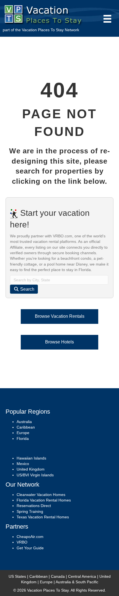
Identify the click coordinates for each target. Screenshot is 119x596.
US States (17, 576)
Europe (23, 432)
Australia (24, 421)
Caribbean (26, 427)
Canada (58, 576)
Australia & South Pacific (77, 582)
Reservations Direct (34, 505)
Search (26, 289)
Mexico (23, 463)
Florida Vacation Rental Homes (44, 500)
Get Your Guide (30, 548)
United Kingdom (31, 469)
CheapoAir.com (30, 536)
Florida (23, 438)
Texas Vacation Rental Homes (43, 517)
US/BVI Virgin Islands (35, 475)
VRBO (22, 542)
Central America (82, 576)
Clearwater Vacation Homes (41, 494)
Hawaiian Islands (31, 458)
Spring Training (30, 511)
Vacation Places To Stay (43, 30)
